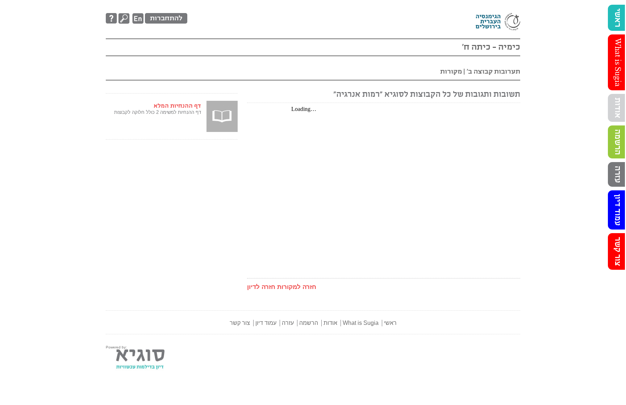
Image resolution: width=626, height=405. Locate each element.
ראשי (617, 17)
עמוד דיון (617, 210)
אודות (617, 108)
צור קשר (617, 251)
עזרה (617, 174)
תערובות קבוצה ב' (492, 71)
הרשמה (617, 142)
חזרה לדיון (261, 287)
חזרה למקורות (296, 287)
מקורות (451, 71)
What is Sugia (617, 62)
